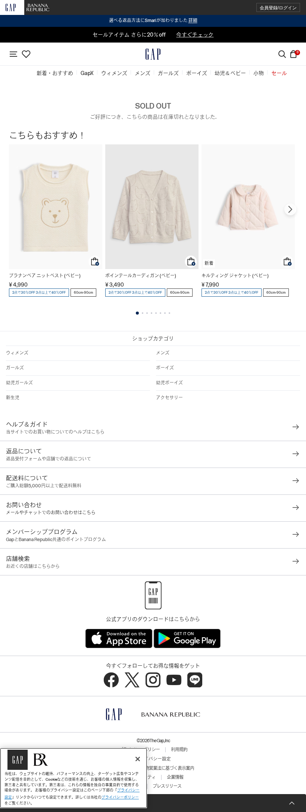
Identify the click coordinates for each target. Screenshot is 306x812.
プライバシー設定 (153, 759)
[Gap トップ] (153, 54)
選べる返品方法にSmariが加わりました (153, 20)
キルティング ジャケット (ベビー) (235, 275)
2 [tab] (142, 313)
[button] (278, 7)
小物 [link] (258, 73)
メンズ (162, 353)
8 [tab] (169, 313)
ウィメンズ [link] (114, 73)
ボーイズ (165, 368)
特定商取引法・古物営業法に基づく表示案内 (153, 768)
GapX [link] (87, 73)
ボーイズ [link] (196, 73)
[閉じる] (137, 759)
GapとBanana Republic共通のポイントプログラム (56, 539)
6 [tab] (160, 313)
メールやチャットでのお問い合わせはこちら (51, 512)
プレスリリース (167, 786)
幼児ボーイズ (169, 382)
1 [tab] (137, 313)
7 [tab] (165, 313)
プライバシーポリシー (120, 797)
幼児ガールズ (19, 382)
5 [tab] (156, 313)
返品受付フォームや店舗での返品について (48, 459)
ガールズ (15, 368)
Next (290, 209)
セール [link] (279, 73)
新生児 (12, 397)
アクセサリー (169, 397)
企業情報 (175, 777)
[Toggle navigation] (13, 54)
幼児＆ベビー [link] (230, 73)
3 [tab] (147, 313)
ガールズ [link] (168, 73)
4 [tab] (151, 313)
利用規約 (179, 749)
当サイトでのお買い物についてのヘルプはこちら (55, 432)
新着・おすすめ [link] (55, 73)
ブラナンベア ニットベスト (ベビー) (45, 275)
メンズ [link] (142, 73)
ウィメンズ (17, 353)
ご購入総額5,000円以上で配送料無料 (43, 485)
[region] (73, 778)
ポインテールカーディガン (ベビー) (140, 275)
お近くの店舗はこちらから (33, 566)
